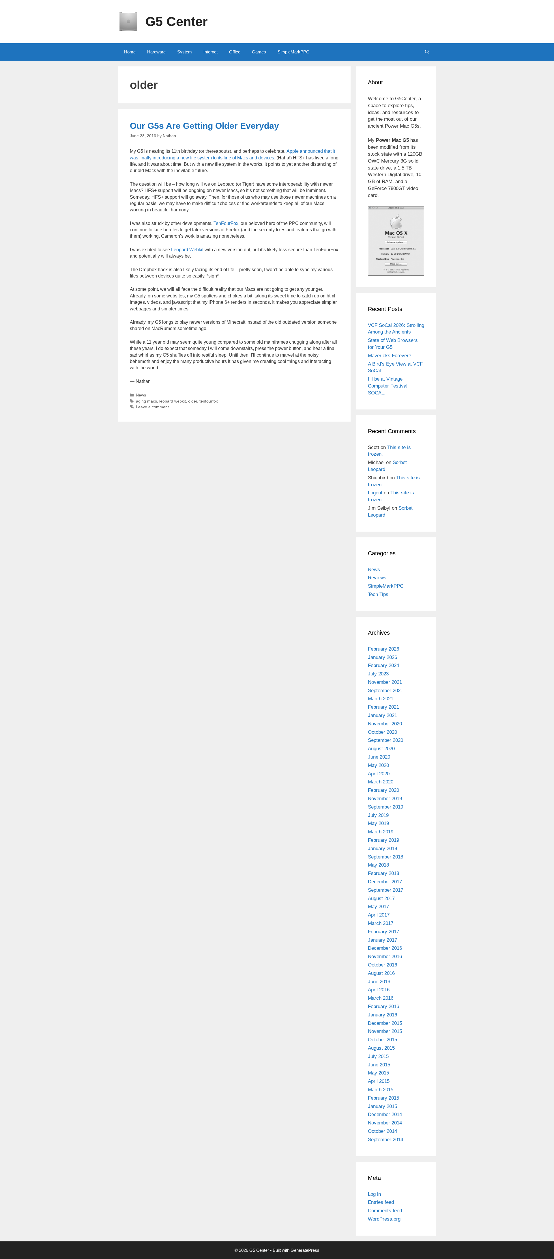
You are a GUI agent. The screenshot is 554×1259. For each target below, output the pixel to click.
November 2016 (385, 956)
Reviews (377, 577)
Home (130, 51)
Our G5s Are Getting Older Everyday (204, 126)
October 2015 (382, 1039)
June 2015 (379, 1065)
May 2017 (378, 906)
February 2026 (383, 649)
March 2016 (380, 998)
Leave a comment (152, 407)
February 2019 (383, 840)
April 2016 (379, 989)
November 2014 (385, 1123)
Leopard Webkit (187, 249)
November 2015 (385, 1031)
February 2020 (383, 790)
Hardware (156, 51)
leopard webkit (172, 401)
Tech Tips (378, 594)
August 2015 (381, 1048)
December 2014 (385, 1114)
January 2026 (382, 657)
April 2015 (379, 1081)
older (192, 401)
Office (234, 51)
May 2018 (378, 865)
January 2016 (382, 1015)
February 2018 (383, 873)
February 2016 (383, 1006)
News (141, 395)
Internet (210, 51)
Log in (374, 1194)
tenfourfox (208, 401)
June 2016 (379, 981)
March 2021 (380, 698)
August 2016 (381, 973)
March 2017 (380, 923)
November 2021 (385, 682)
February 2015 (383, 1098)
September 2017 (385, 890)
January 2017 (382, 940)
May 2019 (378, 823)
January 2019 (382, 848)
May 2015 (378, 1073)
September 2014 (385, 1139)
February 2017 (383, 931)
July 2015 (378, 1056)
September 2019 (385, 807)
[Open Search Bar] (427, 52)
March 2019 (380, 832)
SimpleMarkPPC (293, 51)
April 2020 (379, 773)
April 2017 (379, 915)
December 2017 (385, 881)
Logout (375, 493)
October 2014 (382, 1131)
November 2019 (385, 798)
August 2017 (381, 898)
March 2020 (380, 782)
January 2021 (382, 715)
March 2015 (380, 1089)
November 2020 (385, 724)
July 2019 (378, 815)
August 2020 (381, 748)
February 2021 (383, 707)
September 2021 (385, 690)
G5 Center (176, 21)
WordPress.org (384, 1219)
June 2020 (379, 757)
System (184, 51)
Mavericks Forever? (389, 355)
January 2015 (382, 1106)
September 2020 (385, 740)
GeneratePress (305, 1250)
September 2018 (385, 857)
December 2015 (385, 1023)
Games (259, 51)
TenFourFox (226, 223)
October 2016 (382, 965)
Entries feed (381, 1202)
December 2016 (385, 948)
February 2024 (383, 665)
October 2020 (382, 732)
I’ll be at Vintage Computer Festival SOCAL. (387, 386)
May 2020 (378, 765)
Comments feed (385, 1210)
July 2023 (378, 674)
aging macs (146, 401)
